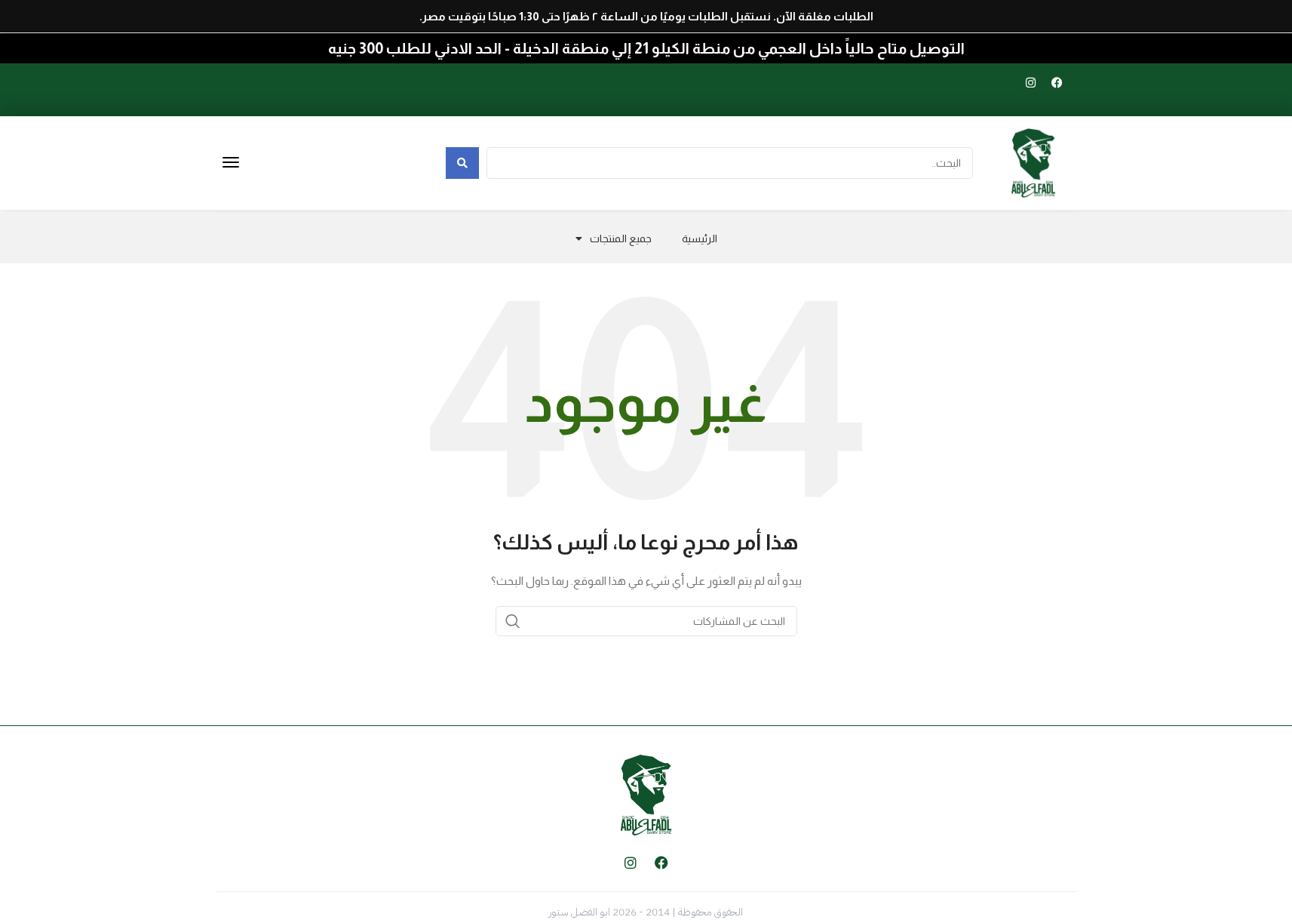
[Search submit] (462, 163)
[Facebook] (1057, 82)
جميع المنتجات (621, 238)
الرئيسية (699, 238)
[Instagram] (1031, 82)
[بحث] (513, 621)
